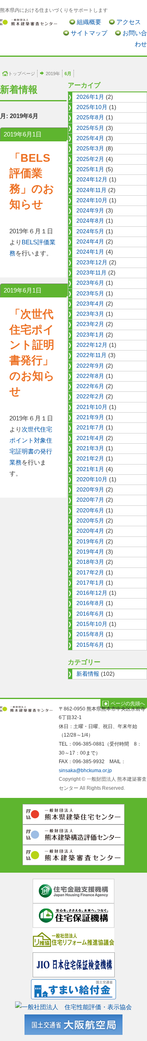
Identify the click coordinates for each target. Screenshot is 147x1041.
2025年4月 (90, 138)
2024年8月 (90, 221)
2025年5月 (90, 128)
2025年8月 (90, 117)
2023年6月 (90, 283)
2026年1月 (90, 97)
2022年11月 (91, 355)
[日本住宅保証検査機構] (74, 964)
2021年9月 (90, 417)
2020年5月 (90, 521)
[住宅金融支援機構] (73, 890)
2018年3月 (90, 562)
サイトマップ (89, 32)
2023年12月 (91, 262)
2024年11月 (91, 190)
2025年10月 (91, 107)
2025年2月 (90, 159)
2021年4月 (90, 438)
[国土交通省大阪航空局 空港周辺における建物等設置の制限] (73, 1022)
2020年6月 (90, 510)
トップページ (21, 73)
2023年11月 (91, 273)
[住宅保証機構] (73, 914)
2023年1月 (90, 335)
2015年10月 (91, 624)
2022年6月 (90, 386)
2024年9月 (90, 211)
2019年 (53, 73)
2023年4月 (90, 304)
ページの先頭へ (128, 703)
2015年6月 (90, 645)
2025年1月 (90, 169)
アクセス (128, 21)
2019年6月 (90, 541)
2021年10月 (91, 407)
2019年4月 (90, 552)
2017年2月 (90, 573)
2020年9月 (90, 490)
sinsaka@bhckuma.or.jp (85, 770)
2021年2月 (90, 459)
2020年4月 (90, 531)
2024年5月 (90, 231)
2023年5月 (90, 293)
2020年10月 (91, 479)
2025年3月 (90, 148)
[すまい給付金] (73, 987)
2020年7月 (90, 500)
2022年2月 (90, 396)
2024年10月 (91, 200)
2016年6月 (90, 614)
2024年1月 (90, 252)
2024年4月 (90, 242)
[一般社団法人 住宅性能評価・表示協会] (73, 1005)
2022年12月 (91, 345)
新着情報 (87, 674)
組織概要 (89, 21)
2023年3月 (90, 314)
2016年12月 (91, 593)
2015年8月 (90, 634)
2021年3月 (90, 448)
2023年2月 (90, 324)
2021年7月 (90, 427)
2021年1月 (90, 469)
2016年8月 (90, 603)
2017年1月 (90, 583)
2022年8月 (90, 376)
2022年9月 (90, 366)
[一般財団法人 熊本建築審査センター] (28, 21)
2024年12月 (91, 179)
